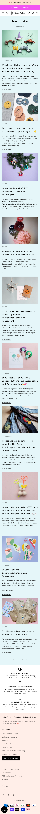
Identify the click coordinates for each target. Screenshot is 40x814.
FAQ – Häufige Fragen (10, 734)
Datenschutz (6, 773)
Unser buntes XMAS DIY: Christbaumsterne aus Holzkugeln (15, 191)
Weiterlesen (6, 90)
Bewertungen (7, 747)
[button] (4, 809)
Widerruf (5, 779)
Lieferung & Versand (9, 737)
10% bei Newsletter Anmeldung (13, 751)
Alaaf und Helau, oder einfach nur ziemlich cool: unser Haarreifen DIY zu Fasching (20, 68)
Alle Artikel (20, 26)
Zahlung (5, 740)
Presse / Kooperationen (10, 769)
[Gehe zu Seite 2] (26, 659)
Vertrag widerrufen (11, 758)
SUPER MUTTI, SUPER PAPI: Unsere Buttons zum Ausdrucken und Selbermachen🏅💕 (20, 381)
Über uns (5, 786)
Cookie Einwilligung (9, 754)
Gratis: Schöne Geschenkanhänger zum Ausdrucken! (14, 573)
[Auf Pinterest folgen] (14, 795)
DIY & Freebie (7, 61)
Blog (3, 790)
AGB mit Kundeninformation (12, 776)
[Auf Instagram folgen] (8, 795)
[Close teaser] (8, 806)
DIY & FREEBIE (7, 373)
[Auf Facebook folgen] (3, 795)
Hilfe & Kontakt (7, 744)
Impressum (6, 783)
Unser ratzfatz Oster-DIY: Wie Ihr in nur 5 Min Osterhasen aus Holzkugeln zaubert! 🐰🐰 (20, 510)
